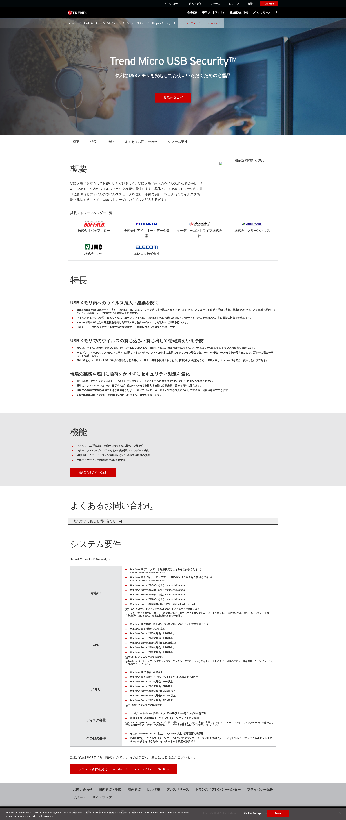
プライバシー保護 (260, 789)
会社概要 (192, 12)
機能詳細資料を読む (93, 472)
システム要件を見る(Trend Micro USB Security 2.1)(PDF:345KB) (124, 769)
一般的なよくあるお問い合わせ (93, 521)
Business (72, 23)
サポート (79, 797)
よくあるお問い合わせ (141, 142)
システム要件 (178, 142)
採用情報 (153, 789)
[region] (173, 813)
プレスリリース (261, 12)
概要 (76, 142)
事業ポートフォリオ (213, 12)
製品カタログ (173, 98)
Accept (278, 813)
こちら (176, 569)
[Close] (340, 813)
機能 (111, 142)
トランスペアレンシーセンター (218, 789)
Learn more (47, 816)
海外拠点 (134, 789)
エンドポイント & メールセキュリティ (123, 23)
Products (89, 23)
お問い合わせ (82, 789)
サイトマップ (102, 797)
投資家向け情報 (239, 12)
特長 (93, 142)
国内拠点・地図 (110, 789)
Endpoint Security (161, 23)
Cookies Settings (252, 813)
